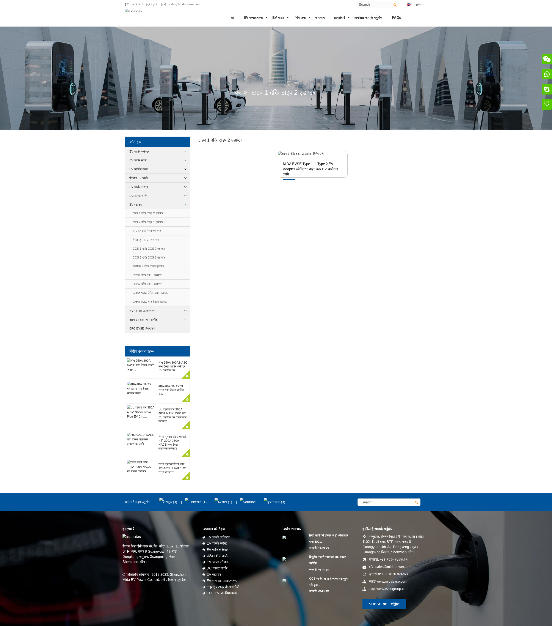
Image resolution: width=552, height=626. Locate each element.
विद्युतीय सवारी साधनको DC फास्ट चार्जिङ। (327, 560)
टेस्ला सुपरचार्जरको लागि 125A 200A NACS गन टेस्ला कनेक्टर (172, 468)
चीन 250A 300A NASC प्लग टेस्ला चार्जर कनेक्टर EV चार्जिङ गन (172, 366)
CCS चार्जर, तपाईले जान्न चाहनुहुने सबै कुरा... (328, 582)
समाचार (320, 17)
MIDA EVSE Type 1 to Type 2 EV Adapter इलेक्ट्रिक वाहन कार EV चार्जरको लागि (310, 169)
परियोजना (300, 17)
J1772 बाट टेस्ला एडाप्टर (147, 231)
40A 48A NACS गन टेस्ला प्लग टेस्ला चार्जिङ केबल (171, 390)
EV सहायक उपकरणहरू (142, 310)
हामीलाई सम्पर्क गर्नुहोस (368, 17)
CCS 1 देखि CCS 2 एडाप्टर (149, 248)
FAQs (396, 17)
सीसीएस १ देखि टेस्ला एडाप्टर (148, 266)
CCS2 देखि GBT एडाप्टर (147, 284)
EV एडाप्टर (135, 204)
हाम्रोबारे (339, 17)
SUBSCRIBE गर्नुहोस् (384, 604)
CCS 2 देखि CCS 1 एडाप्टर (149, 257)
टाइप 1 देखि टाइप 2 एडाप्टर (283, 92)
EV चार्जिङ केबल (138, 169)
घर (232, 17)
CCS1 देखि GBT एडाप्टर (147, 275)
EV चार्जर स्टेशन (138, 187)
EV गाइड (278, 17)
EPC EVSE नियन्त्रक (142, 328)
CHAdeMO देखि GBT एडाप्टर (150, 293)
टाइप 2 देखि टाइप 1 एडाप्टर (148, 222)
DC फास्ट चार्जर (138, 195)
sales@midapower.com (393, 567)
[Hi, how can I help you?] (547, 105)
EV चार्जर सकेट (138, 160)
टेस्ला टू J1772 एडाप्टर (146, 239)
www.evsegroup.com (392, 589)
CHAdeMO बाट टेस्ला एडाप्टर (150, 301)
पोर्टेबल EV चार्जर (138, 178)
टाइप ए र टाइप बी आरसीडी (143, 319)
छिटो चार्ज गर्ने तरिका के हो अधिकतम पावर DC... (328, 538)
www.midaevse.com (391, 581)
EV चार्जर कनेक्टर (139, 151)
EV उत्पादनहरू (253, 17)
